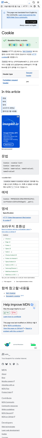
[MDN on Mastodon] (14, 364)
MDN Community (8, 402)
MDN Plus (5, 389)
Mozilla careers (7, 381)
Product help (6, 392)
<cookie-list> (7, 178)
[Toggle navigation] (38, 2)
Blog (3, 378)
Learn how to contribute (12, 317)
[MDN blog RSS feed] (17, 364)
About (4, 374)
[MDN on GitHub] (3, 364)
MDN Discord (7, 413)
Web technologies (8, 427)
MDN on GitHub (7, 417)
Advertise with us (8, 385)
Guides (4, 434)
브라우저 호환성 (8, 108)
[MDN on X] (10, 364)
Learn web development (10, 430)
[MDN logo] (6, 354)
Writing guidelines (8, 409)
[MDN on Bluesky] (6, 364)
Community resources (10, 406)
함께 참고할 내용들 (10, 111)
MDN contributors (14, 326)
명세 (4, 105)
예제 (4, 101)
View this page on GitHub (12, 328)
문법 (4, 98)
